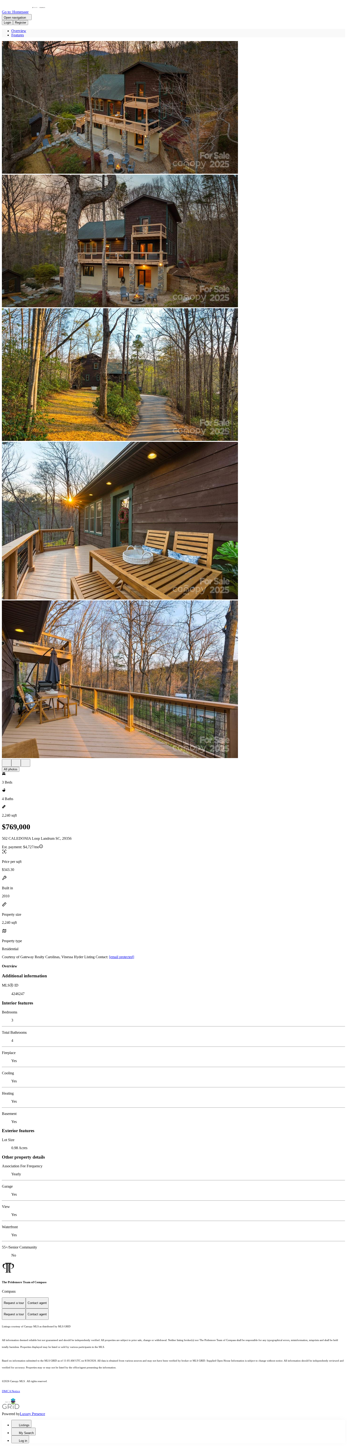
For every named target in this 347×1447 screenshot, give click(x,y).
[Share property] (25, 763)
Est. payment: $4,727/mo (20, 847)
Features (17, 35)
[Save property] (16, 763)
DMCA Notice (11, 1391)
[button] (173, 108)
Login (7, 22)
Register (20, 22)
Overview (18, 31)
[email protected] (121, 957)
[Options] (6, 763)
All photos (10, 769)
